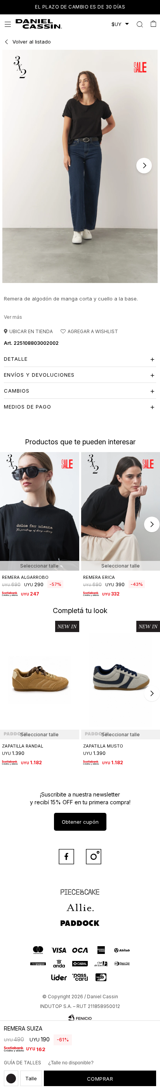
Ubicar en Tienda (31, 331)
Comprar (100, 1079)
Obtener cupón (80, 822)
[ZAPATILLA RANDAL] (39, 680)
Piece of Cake (80, 888)
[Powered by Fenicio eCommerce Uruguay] (80, 1018)
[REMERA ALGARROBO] (39, 511)
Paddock (80, 919)
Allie (80, 903)
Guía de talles (22, 1063)
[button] (139, 24)
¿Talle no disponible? (71, 1063)
